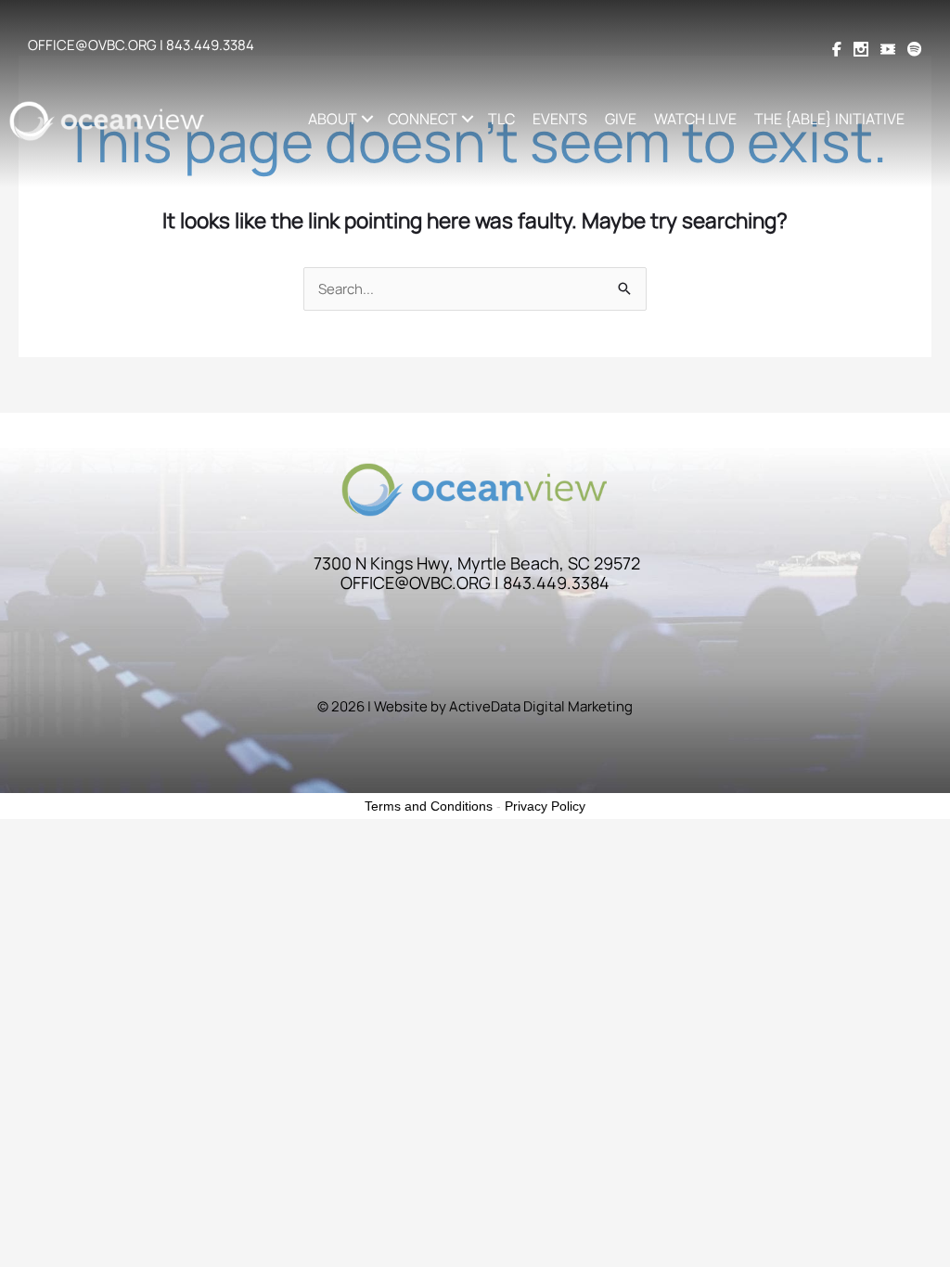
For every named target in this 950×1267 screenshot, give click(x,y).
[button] (368, 118)
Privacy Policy (545, 806)
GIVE (620, 119)
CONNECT (422, 119)
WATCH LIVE (695, 119)
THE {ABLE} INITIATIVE (829, 119)
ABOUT (332, 119)
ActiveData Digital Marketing (541, 706)
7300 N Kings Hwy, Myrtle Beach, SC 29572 (477, 563)
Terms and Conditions (429, 806)
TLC (501, 119)
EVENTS (560, 119)
